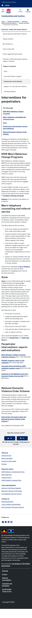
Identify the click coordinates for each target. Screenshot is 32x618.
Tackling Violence (10, 91)
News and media (6, 458)
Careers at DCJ (6, 455)
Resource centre (7, 469)
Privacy (4, 574)
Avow (5, 71)
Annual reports (6, 477)
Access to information (8, 461)
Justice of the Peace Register (11, 488)
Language (28, 10)
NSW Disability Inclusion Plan (11, 480)
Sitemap (5, 571)
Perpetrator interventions (13, 81)
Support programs (24, 23)
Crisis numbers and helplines (11, 504)
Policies (4, 464)
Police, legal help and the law (12, 54)
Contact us (5, 499)
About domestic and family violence (15, 34)
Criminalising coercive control (11, 494)
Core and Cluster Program (12, 76)
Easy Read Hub (6, 475)
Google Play (15, 338)
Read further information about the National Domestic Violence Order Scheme (13, 419)
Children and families (13, 21)
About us (5, 453)
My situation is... (8, 44)
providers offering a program (13, 196)
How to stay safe (8, 49)
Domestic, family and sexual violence (14, 29)
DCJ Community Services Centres (12, 507)
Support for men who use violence (15, 86)
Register (4, 199)
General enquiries (7, 501)
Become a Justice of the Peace (11, 491)
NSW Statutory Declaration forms (12, 472)
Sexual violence (8, 39)
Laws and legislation (9, 485)
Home (3, 21)
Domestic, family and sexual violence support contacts (15, 60)
